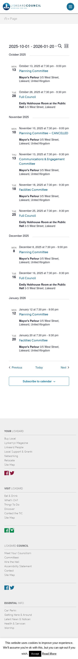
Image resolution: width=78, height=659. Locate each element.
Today (39, 367)
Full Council (27, 96)
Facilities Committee (33, 189)
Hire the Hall (11, 562)
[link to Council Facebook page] (6, 588)
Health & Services (14, 623)
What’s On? (11, 500)
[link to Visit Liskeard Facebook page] (6, 530)
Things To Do (11, 504)
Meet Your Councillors (17, 553)
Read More (49, 653)
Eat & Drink (11, 495)
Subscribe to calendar (37, 381)
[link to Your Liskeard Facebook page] (6, 473)
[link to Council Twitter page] (12, 588)
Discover (9, 509)
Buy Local (10, 438)
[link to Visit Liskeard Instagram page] (12, 530)
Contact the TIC (13, 513)
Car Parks (10, 610)
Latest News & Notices (17, 619)
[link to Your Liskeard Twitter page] (12, 473)
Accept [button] (35, 653)
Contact (9, 570)
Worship (9, 628)
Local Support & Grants (18, 451)
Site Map (9, 464)
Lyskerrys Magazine (16, 443)
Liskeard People (13, 447)
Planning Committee (33, 70)
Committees (11, 557)
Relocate (9, 460)
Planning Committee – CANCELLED (43, 133)
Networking (11, 456)
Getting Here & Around (18, 614)
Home (6, 19)
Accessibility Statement (18, 566)
